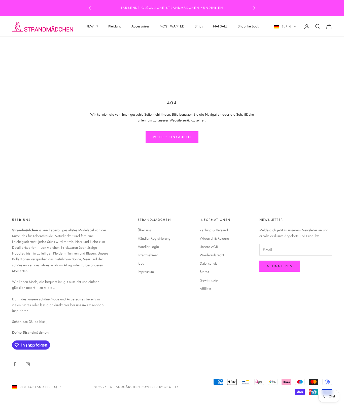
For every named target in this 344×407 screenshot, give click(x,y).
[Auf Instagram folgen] (27, 364)
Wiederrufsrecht (212, 255)
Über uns (144, 230)
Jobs (141, 263)
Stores (204, 271)
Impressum (146, 271)
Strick (199, 26)
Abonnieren (280, 266)
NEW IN (91, 26)
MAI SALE (220, 26)
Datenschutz (208, 263)
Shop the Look (248, 26)
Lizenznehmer (148, 255)
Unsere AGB (209, 246)
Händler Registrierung (154, 238)
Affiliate (205, 288)
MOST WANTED (172, 26)
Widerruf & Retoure (214, 238)
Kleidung (114, 26)
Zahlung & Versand (214, 230)
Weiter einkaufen (172, 137)
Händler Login (148, 246)
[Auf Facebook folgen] (14, 364)
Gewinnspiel (209, 280)
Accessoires (140, 26)
